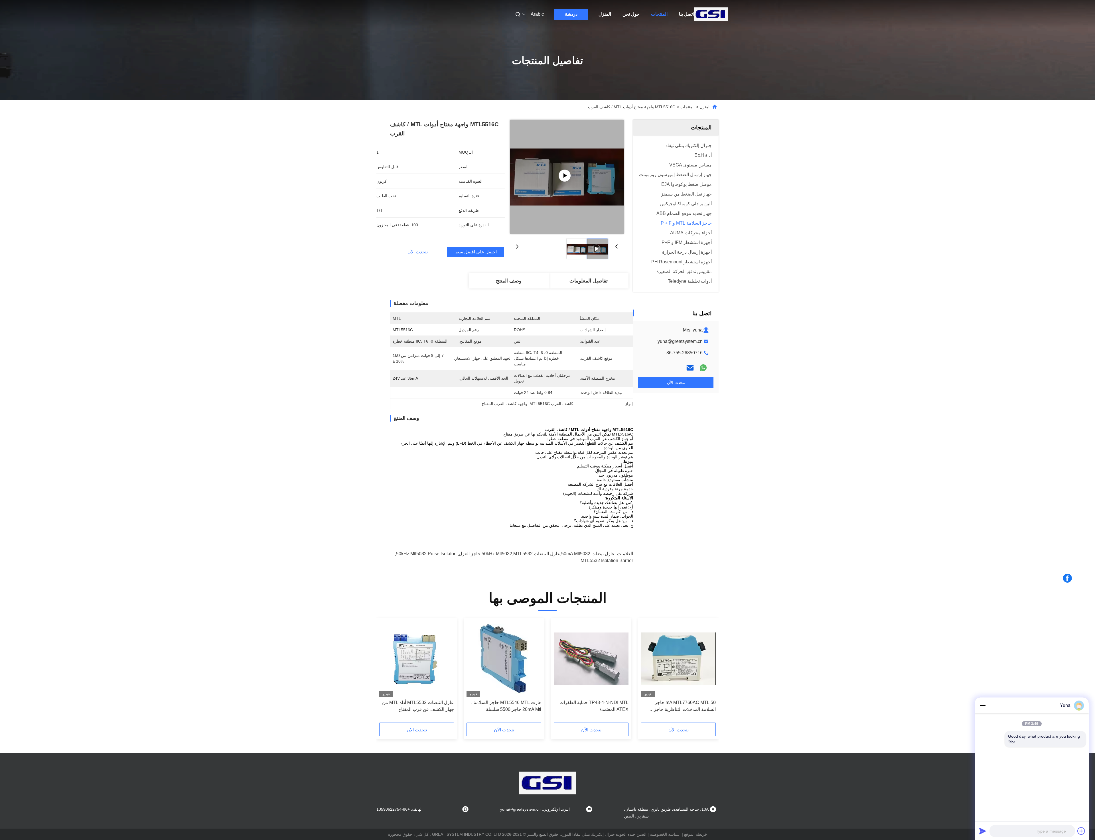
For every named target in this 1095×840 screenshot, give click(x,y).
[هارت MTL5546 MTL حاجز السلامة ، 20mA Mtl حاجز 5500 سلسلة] (504, 659)
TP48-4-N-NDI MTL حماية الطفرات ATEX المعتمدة (593, 706)
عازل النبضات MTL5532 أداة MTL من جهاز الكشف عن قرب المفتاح (418, 706)
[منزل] (711, 14)
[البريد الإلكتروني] (690, 367)
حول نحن (631, 14)
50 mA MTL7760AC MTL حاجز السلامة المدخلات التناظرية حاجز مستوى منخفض (685, 706)
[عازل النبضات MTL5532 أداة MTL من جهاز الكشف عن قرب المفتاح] (416, 659)
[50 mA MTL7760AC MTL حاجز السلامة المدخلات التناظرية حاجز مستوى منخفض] (678, 659)
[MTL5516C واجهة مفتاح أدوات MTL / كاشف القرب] (567, 177)
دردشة (571, 14)
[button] (708, 672)
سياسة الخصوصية (665, 834)
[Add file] (1081, 831)
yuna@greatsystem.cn (680, 341)
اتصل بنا (686, 14)
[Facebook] (1067, 578)
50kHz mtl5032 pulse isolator (425, 553)
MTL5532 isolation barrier (607, 560)
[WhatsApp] (703, 367)
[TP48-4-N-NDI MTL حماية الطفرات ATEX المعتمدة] (591, 659)
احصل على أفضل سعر (476, 252)
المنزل (605, 14)
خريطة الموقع (695, 834)
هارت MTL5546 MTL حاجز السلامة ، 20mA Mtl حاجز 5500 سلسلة (506, 706)
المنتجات (659, 14)
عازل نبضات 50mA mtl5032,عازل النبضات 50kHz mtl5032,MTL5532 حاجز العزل (537, 553)
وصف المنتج (509, 281)
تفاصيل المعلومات (588, 281)
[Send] (982, 831)
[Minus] (982, 705)
